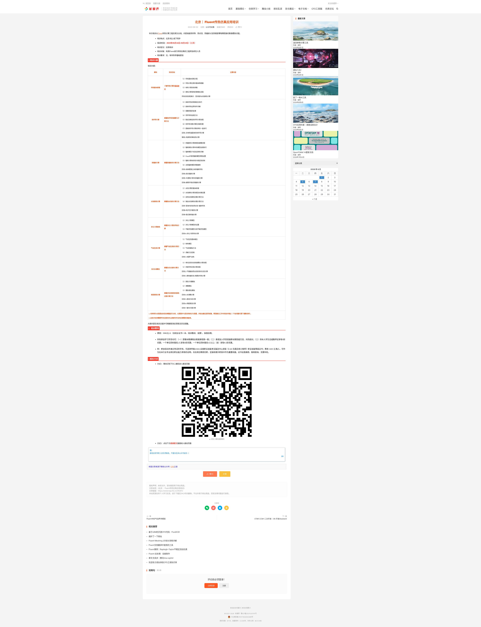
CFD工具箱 (317, 9)
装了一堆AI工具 (299, 97)
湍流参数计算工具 (300, 43)
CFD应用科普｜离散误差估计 (305, 125)
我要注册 (156, 3)
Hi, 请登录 (147, 3)
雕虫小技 (266, 9)
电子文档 (302, 9)
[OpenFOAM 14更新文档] (315, 140)
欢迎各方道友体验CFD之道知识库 (163, 562)
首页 (230, 9)
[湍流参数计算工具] (315, 31)
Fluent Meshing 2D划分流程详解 (163, 540)
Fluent (160, 33)
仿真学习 (253, 9)
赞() (239, 27)
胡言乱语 (278, 9)
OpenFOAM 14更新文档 (303, 152)
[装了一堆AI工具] (315, 85)
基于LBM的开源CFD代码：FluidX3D (164, 532)
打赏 (225, 474)
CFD (172, 467)
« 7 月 (314, 199)
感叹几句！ (298, 70)
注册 (224, 585)
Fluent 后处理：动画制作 (159, 554)
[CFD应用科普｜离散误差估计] (315, 113)
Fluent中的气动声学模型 (156, 519)
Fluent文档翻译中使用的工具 (161, 545)
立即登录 (211, 585)
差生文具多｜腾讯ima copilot (161, 558)
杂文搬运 (289, 9)
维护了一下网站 (155, 536)
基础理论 (240, 9)
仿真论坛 (329, 9)
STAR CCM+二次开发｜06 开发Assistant (270, 519)
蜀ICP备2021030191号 (249, 613)
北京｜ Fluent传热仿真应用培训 (216, 22)
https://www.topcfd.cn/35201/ (170, 491)
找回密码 (166, 3)
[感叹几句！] (315, 58)
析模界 (151, 9)
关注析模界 (332, 3)
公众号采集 (210, 27)
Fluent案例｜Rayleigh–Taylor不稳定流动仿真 (168, 549)
